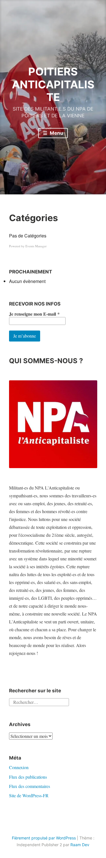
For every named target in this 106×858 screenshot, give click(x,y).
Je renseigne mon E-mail (34, 314)
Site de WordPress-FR (29, 795)
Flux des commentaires (29, 786)
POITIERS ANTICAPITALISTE (53, 84)
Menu (56, 133)
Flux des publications (28, 777)
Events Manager (36, 246)
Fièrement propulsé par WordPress (44, 837)
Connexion (19, 767)
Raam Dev (79, 844)
